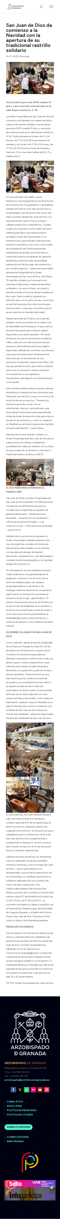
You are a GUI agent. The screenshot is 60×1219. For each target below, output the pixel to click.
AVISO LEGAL (15, 1106)
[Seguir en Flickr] (33, 1089)
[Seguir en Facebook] (13, 1089)
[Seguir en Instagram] (46, 1089)
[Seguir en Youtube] (40, 1089)
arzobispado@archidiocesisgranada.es (27, 1080)
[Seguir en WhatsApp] (26, 1089)
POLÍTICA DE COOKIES (20, 1114)
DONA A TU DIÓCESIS (18, 1127)
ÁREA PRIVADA (15, 1141)
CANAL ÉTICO (15, 1101)
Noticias (24, 56)
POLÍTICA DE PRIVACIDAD (21, 1110)
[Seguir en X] (20, 1089)
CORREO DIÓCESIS (18, 1137)
